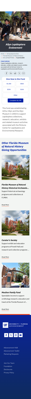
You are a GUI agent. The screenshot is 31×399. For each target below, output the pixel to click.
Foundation (8, 366)
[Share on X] (20, 74)
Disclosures (8, 369)
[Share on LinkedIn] (11, 74)
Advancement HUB (11, 348)
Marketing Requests (11, 354)
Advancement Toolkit (11, 351)
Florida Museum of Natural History (13, 56)
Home (2, 54)
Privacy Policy (9, 372)
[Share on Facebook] (7, 74)
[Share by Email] (24, 74)
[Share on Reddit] (15, 74)
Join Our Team (9, 363)
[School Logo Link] (14, 325)
